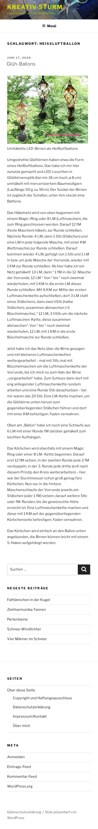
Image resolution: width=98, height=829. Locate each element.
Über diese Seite (21, 690)
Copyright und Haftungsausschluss (42, 698)
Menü (51, 26)
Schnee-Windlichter (24, 629)
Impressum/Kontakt (30, 716)
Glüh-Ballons (21, 64)
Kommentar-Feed (22, 776)
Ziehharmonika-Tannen (26, 609)
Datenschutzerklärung (31, 707)
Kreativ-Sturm (35, 7)
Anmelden (16, 757)
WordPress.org (20, 786)
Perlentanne (17, 619)
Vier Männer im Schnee (27, 639)
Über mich (21, 726)
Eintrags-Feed (19, 767)
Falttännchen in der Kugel (28, 600)
